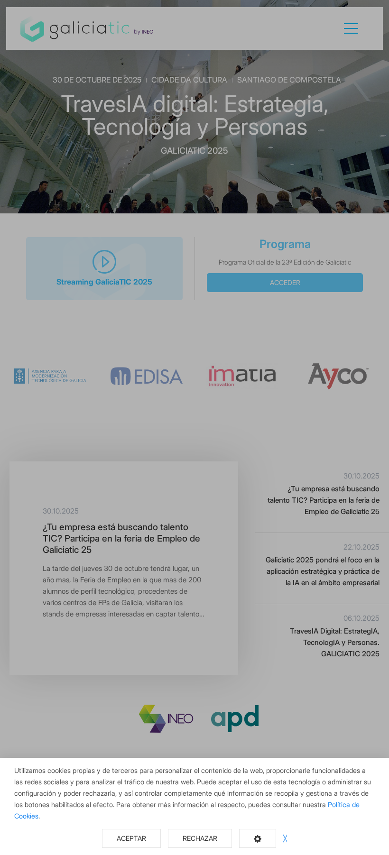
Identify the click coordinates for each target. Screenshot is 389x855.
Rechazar (200, 838)
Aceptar (131, 838)
